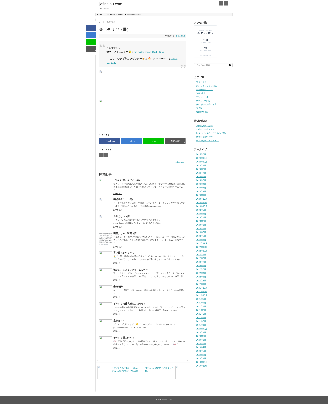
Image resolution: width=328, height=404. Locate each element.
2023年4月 (201, 228)
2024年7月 (201, 173)
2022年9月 (201, 254)
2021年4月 (201, 317)
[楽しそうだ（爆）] (91, 35)
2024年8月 (201, 169)
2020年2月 (201, 355)
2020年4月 (201, 347)
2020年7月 (201, 336)
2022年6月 (201, 266)
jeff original (180, 162)
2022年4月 (201, 273)
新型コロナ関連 (203, 101)
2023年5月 (201, 225)
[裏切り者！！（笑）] (105, 204)
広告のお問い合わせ (133, 14)
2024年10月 (201, 162)
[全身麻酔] (105, 291)
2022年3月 (201, 277)
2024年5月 (201, 180)
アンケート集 (202, 97)
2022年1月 (201, 284)
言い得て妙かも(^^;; (124, 252)
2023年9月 (201, 210)
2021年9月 (201, 299)
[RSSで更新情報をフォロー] (226, 3)
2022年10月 (201, 251)
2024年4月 (201, 184)
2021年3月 (201, 321)
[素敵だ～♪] (105, 325)
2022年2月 (201, 280)
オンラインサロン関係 (206, 86)
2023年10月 (201, 206)
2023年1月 (201, 240)
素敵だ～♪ (118, 320)
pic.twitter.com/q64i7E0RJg (149, 52)
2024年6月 (201, 177)
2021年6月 (201, 310)
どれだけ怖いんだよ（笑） (127, 180)
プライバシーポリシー (114, 14)
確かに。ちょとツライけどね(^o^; (131, 269)
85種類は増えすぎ (204, 137)
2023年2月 (201, 236)
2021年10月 (201, 295)
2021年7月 (201, 306)
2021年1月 (201, 325)
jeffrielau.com (110, 4)
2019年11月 (201, 366)
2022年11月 (201, 247)
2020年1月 (201, 358)
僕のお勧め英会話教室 (206, 104)
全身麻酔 (118, 286)
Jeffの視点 (180, 36)
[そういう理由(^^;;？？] (105, 342)
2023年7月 (201, 217)
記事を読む (117, 194)
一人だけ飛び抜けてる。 (207, 140)
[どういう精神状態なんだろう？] (105, 308)
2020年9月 (201, 332)
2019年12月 (201, 362)
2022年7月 (201, 262)
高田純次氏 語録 (204, 126)
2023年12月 (201, 199)
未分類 (199, 108)
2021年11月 (201, 292)
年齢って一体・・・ (205, 129)
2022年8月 (201, 258)
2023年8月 (201, 214)
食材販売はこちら (204, 90)
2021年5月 (201, 314)
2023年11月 (201, 202)
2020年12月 (201, 329)
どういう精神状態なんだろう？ (129, 303)
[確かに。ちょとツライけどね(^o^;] (105, 274)
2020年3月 (201, 351)
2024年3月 (201, 188)
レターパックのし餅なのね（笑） (211, 133)
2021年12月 (201, 288)
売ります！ (201, 82)
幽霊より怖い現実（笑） (126, 233)
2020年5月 (201, 343)
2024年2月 (201, 191)
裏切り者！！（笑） (123, 199)
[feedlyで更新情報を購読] (221, 3)
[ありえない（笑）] (105, 221)
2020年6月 (201, 340)
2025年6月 (201, 154)
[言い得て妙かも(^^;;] (105, 257)
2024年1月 (201, 195)
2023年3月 (201, 232)
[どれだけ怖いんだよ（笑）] (105, 185)
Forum (99, 14)
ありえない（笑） (122, 216)
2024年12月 (201, 158)
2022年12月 (201, 243)
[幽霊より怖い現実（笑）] (105, 238)
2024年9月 (201, 165)
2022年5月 (201, 269)
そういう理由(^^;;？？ (125, 337)
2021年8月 (201, 303)
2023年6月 (201, 221)
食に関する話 (202, 112)
